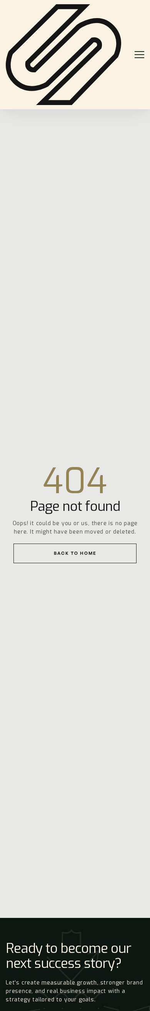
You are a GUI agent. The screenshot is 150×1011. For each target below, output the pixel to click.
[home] (63, 54)
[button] (136, 54)
